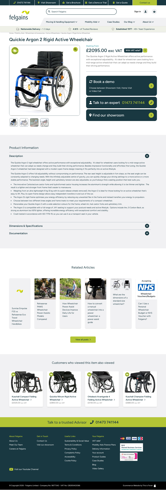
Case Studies (113, 22)
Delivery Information (101, 449)
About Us (13, 441)
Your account (98, 453)
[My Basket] (154, 11)
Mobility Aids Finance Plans (104, 445)
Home (11, 33)
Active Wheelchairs (53, 33)
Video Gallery (98, 468)
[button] (75, 49)
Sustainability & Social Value (77, 441)
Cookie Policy (70, 460)
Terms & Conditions (73, 445)
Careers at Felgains (17, 449)
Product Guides (99, 457)
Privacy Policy (71, 449)
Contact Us (42, 441)
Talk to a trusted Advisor (83, 422)
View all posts (82, 339)
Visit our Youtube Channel (26, 469)
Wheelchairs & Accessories (35, 33)
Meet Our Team (16, 445)
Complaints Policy (72, 453)
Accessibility (70, 457)
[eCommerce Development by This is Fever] (155, 485)
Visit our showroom (45, 445)
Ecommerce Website (131, 485)
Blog (94, 464)
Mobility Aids (19, 33)
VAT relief (96, 441)
